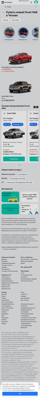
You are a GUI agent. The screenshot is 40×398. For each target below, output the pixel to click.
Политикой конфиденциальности (23, 390)
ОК (20, 393)
